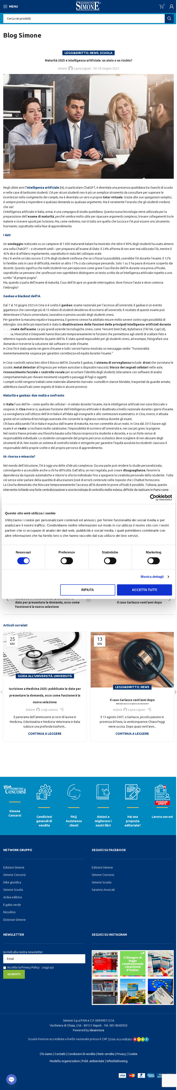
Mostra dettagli (152, 576)
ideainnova (97, 1030)
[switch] (67, 560)
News (94, 53)
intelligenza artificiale (43, 187)
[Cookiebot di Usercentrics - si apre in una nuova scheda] (153, 497)
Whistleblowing (117, 1061)
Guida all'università (35, 676)
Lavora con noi (162, 816)
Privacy (121, 1054)
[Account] (171, 6)
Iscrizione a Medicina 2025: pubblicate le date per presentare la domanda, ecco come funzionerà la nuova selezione (45, 695)
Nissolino (9, 912)
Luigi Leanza (49, 709)
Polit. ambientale (93, 1061)
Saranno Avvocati (103, 889)
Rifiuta (87, 590)
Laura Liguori (82, 68)
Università (63, 676)
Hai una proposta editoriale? (133, 821)
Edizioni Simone (13, 867)
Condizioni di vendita (81, 1054)
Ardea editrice (12, 897)
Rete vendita (106, 1054)
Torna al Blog (88, 599)
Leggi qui (48, 967)
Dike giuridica (12, 882)
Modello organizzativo (65, 1061)
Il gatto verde (12, 905)
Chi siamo (46, 1054)
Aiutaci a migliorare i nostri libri (103, 821)
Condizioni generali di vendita (44, 821)
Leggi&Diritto (76, 53)
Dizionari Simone (14, 919)
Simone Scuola (13, 889)
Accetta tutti (144, 590)
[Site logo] (88, 6)
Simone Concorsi (14, 875)
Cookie (132, 1054)
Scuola (106, 53)
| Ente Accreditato (120, 1039)
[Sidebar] (5, 332)
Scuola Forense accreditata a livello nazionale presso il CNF (67, 1039)
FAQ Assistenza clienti (74, 821)
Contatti (60, 1054)
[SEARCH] (169, 18)
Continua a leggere (45, 733)
